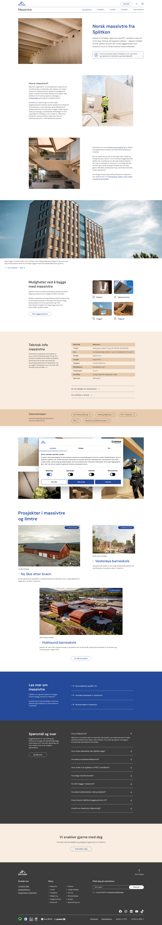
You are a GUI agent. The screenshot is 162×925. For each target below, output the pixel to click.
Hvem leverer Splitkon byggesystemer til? (89, 800)
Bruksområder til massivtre (86, 704)
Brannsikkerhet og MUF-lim (86, 686)
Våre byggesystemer (40, 314)
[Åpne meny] (142, 4)
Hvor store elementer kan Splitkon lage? (88, 751)
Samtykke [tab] (53, 448)
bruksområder (34, 98)
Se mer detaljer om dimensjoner (84, 389)
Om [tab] (109, 448)
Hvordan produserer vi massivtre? (89, 695)
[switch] (70, 474)
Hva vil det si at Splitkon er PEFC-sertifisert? (90, 767)
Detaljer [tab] (81, 448)
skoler (130, 177)
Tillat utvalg (81, 482)
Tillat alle (108, 482)
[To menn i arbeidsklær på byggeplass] (39, 498)
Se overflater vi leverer (80, 395)
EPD (74, 421)
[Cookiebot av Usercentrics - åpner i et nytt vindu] (113, 442)
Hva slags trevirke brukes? (82, 775)
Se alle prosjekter (81, 658)
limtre (31, 294)
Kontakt (126, 4)
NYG (140, 919)
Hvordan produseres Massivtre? (85, 759)
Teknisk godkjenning (104, 415)
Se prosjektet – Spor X (16, 268)
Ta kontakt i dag (81, 849)
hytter (125, 177)
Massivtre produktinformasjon (95, 421)
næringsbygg (112, 177)
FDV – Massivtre (126, 415)
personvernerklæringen (116, 892)
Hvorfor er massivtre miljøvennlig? (86, 808)
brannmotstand (117, 147)
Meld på (136, 887)
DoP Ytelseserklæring (80, 415)
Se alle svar (37, 755)
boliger (120, 177)
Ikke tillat (54, 482)
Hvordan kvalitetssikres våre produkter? (88, 792)
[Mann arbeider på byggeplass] (122, 498)
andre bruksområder (101, 179)
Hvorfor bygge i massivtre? (82, 784)
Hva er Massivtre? (79, 733)
